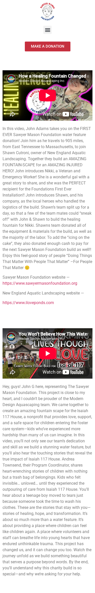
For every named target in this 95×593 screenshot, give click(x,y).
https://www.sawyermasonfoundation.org (40, 283)
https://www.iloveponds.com (28, 302)
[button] (47, 30)
